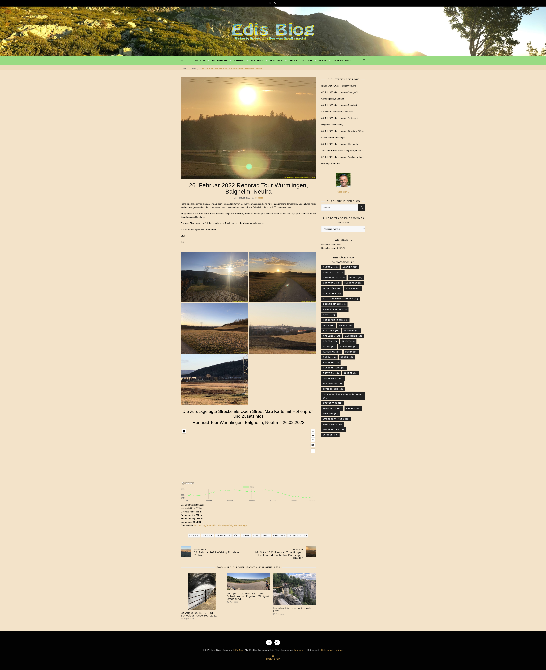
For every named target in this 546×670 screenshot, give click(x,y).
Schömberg (332, 384)
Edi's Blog (238, 650)
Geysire (353, 288)
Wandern (276, 60)
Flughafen (354, 283)
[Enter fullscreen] (313, 445)
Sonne (256, 535)
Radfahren (219, 60)
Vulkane (330, 414)
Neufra (245, 535)
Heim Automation (300, 60)
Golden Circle (334, 304)
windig (266, 535)
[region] (248, 456)
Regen (347, 357)
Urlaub (200, 60)
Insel (328, 325)
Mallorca (331, 336)
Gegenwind (207, 535)
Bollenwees (333, 272)
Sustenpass (332, 403)
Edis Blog (194, 68)
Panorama (348, 347)
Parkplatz (332, 352)
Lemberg (352, 331)
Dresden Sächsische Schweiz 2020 (292, 610)
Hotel (329, 315)
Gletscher (332, 294)
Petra (351, 352)
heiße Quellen (335, 310)
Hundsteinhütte (335, 320)
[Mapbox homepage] (187, 483)
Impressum (299, 650)
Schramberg (333, 378)
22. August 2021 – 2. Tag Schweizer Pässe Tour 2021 (199, 614)
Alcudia (330, 267)
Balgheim (193, 535)
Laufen (239, 60)
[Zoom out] (313, 435)
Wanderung (332, 424)
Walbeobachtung (336, 419)
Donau (355, 278)
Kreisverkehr (223, 535)
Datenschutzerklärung (332, 650)
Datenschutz (342, 60)
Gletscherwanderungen (340, 299)
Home (183, 68)
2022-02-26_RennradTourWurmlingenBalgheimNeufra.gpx (221, 525)
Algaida (350, 267)
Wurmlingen (279, 535)
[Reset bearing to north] (313, 439)
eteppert (259, 198)
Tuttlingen (332, 408)
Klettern (257, 60)
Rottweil (331, 373)
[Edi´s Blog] (273, 32)
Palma (329, 347)
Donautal (331, 283)
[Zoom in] (313, 431)
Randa (329, 357)
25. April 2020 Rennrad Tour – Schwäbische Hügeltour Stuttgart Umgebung (248, 596)
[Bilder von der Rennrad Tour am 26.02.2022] (214, 277)
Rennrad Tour (334, 368)
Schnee (351, 373)
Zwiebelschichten (298, 535)
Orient (348, 341)
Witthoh (330, 435)
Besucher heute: (329, 244)
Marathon (353, 336)
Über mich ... (343, 192)
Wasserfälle (333, 430)
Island (345, 325)
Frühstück (332, 288)
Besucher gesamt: (330, 248)
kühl (236, 535)
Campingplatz (334, 278)
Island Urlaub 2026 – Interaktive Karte (338, 86)
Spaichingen (333, 389)
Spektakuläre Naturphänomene (342, 396)
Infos (322, 60)
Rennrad (331, 362)
